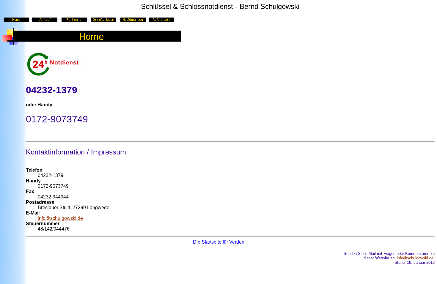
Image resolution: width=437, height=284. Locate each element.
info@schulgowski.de (60, 218)
